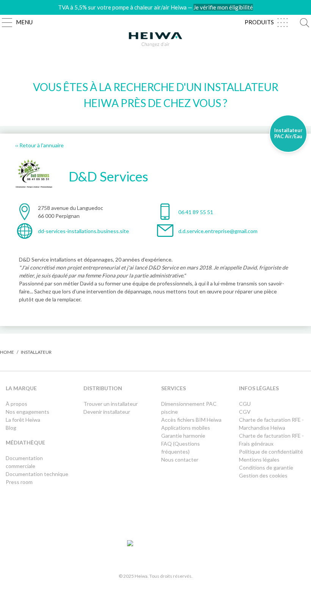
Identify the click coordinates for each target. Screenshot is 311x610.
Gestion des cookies (263, 475)
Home (7, 352)
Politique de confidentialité (271, 451)
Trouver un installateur (110, 403)
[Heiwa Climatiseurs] (155, 41)
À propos (16, 403)
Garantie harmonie (183, 435)
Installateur (36, 352)
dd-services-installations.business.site (83, 231)
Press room (19, 482)
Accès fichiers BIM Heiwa (191, 419)
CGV (245, 411)
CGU (245, 403)
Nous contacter (179, 459)
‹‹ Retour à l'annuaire (39, 145)
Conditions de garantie (266, 467)
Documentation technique (37, 474)
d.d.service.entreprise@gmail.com (218, 231)
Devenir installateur (106, 411)
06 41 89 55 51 (195, 212)
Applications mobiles (185, 427)
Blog (11, 427)
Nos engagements (27, 411)
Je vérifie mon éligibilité (223, 7)
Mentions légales (259, 459)
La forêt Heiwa (23, 419)
